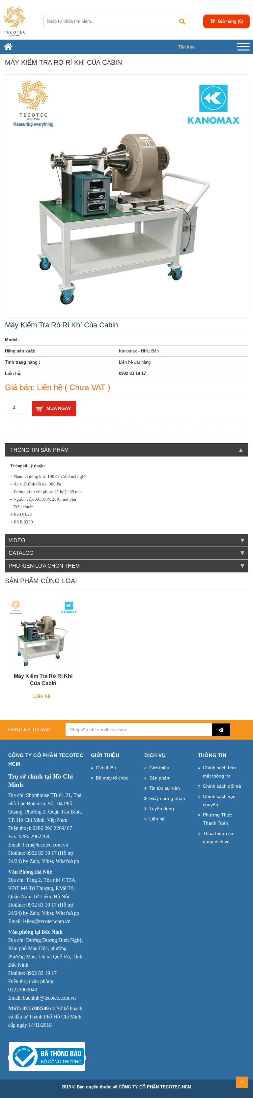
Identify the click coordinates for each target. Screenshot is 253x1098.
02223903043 (22, 989)
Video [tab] (17, 540)
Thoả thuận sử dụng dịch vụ (218, 837)
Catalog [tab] (21, 553)
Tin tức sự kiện (164, 788)
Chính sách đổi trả (222, 786)
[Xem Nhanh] (62, 661)
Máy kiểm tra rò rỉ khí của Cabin (43, 679)
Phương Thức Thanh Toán (217, 819)
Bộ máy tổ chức (112, 778)
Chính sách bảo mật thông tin (219, 772)
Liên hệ (157, 818)
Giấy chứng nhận (167, 798)
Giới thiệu (106, 767)
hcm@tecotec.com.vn (45, 845)
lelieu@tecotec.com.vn (46, 921)
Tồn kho (186, 47)
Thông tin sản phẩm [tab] (39, 450)
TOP (242, 1080)
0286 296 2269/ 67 (52, 828)
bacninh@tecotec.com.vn (49, 998)
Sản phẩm (160, 778)
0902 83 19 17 (41, 853)
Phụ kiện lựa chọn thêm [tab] (44, 566)
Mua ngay (58, 408)
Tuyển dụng (161, 808)
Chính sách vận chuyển (219, 800)
